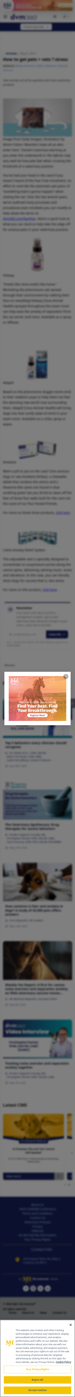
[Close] (71, 1325)
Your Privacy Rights (37, 1369)
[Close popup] (65, 676)
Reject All (37, 1379)
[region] (37, 1358)
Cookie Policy (63, 1362)
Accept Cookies (37, 1390)
